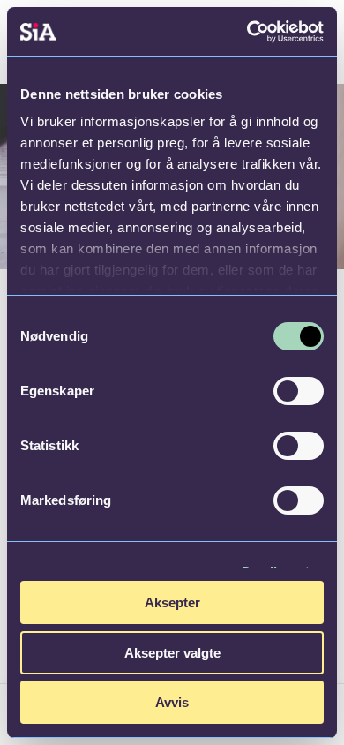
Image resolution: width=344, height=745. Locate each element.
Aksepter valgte (172, 652)
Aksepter (172, 602)
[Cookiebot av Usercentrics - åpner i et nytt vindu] (247, 31)
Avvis (172, 702)
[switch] (298, 391)
